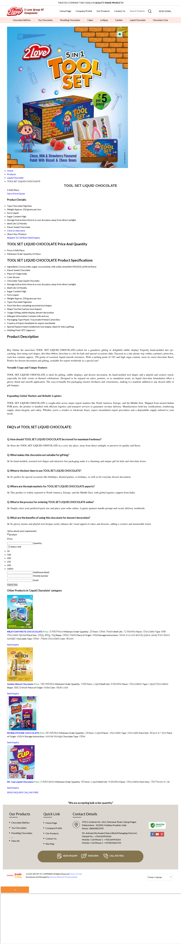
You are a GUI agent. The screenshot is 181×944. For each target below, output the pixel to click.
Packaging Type (15, 319)
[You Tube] (157, 836)
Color (10, 277)
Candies (119, 20)
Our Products (103, 11)
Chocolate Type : (37, 638)
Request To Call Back (17, 237)
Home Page (65, 11)
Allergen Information (17, 316)
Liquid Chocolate (138, 20)
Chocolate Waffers (22, 20)
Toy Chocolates (45, 20)
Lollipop (104, 20)
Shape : (66, 635)
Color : (67, 638)
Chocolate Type (14, 280)
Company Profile (84, 11)
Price (9, 250)
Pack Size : (41, 635)
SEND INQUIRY (15, 792)
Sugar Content (14, 291)
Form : (103, 631)
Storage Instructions (17, 284)
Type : (155, 684)
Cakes (90, 20)
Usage (10, 312)
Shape (10, 309)
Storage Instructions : (43, 736)
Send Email (165, 11)
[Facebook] (152, 836)
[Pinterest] (162, 836)
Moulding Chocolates (70, 20)
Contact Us (119, 11)
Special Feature (14, 326)
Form (9, 294)
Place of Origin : (87, 635)
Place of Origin (14, 273)
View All (15, 840)
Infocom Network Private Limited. (63, 877)
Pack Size (11, 305)
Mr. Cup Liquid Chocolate (20, 781)
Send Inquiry (34, 237)
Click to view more (16, 230)
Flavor (10, 270)
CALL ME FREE (30, 792)
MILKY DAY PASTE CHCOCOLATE (25, 631)
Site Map (50, 843)
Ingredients (12, 266)
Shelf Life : (124, 631)
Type (9, 302)
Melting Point (14, 330)
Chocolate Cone (160, 20)
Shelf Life (11, 287)
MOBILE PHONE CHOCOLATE (23, 732)
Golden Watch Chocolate (20, 684)
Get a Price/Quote (16, 193)
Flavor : (145, 631)
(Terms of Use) (76, 874)
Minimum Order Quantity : (77, 631)
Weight (10, 298)
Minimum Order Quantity (19, 253)
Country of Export (16, 323)
